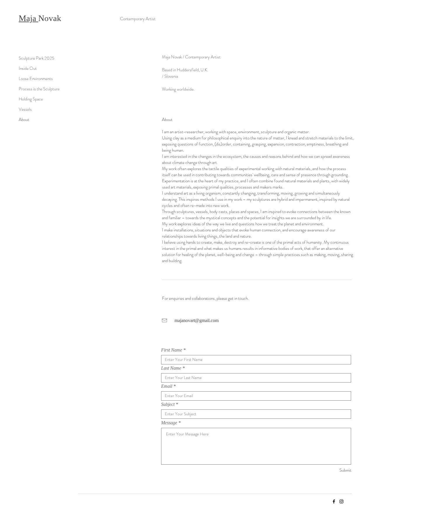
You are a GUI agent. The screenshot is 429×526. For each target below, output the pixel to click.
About (24, 119)
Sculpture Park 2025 (36, 58)
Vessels (25, 109)
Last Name (171, 368)
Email (166, 386)
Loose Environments (36, 78)
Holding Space (31, 99)
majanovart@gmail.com (197, 320)
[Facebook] (333, 501)
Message (169, 423)
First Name (171, 350)
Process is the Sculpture (39, 89)
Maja (28, 18)
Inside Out (28, 68)
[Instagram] (341, 501)
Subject (168, 404)
